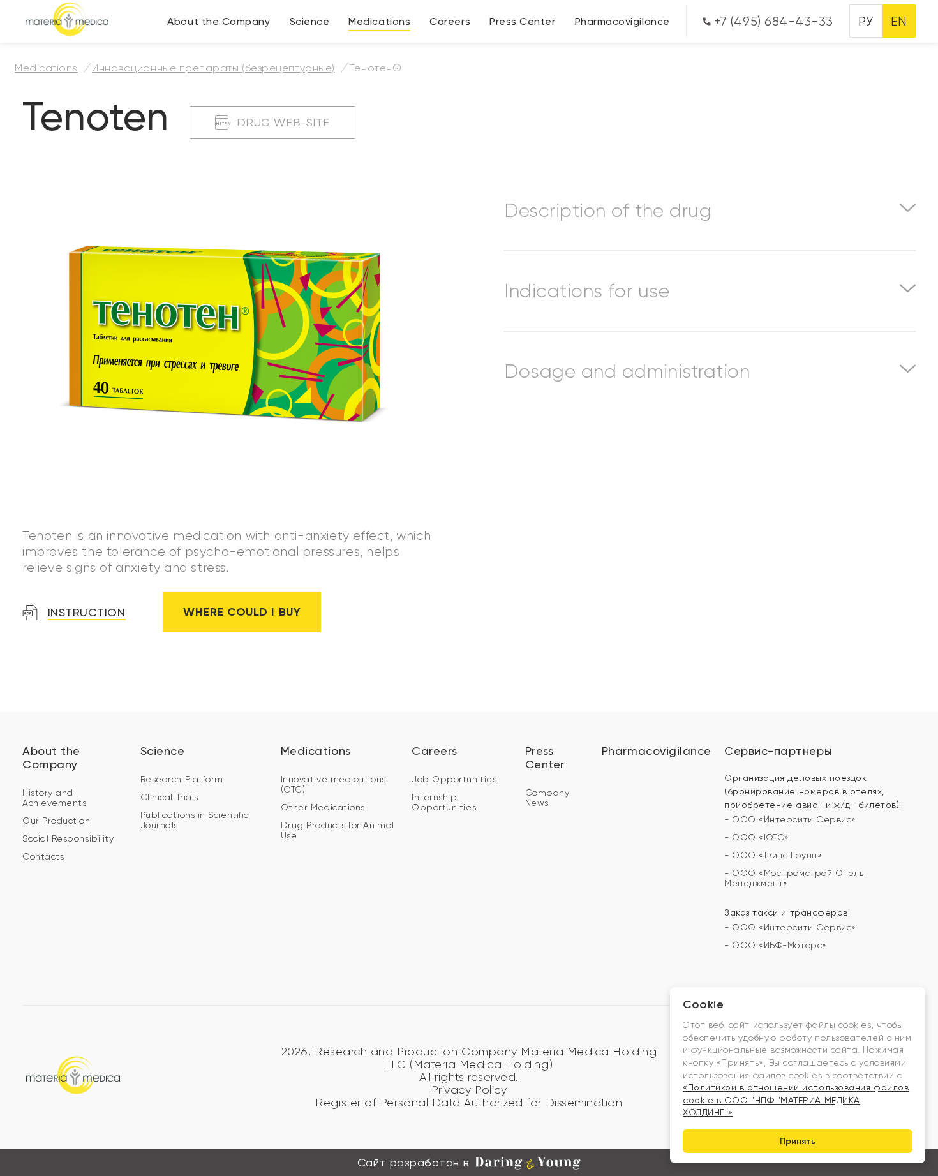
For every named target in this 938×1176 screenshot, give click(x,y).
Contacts (43, 856)
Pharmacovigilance (622, 21)
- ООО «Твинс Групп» (773, 855)
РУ (865, 21)
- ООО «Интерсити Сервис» (790, 819)
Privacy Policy (469, 1089)
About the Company (218, 21)
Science (310, 21)
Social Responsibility (68, 838)
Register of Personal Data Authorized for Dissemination (468, 1102)
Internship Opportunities (444, 802)
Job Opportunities (454, 779)
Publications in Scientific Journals (194, 820)
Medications (379, 21)
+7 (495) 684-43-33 (772, 21)
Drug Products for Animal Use (337, 830)
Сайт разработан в (413, 1162)
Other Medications (323, 807)
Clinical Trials (169, 797)
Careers (449, 21)
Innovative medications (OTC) (333, 784)
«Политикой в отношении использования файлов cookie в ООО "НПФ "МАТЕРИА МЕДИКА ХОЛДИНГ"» (796, 1099)
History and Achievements (54, 797)
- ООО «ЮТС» (756, 837)
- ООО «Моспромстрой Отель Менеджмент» (794, 878)
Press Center (522, 21)
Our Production (56, 820)
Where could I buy (242, 612)
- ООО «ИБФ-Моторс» (775, 945)
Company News (547, 797)
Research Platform (181, 779)
